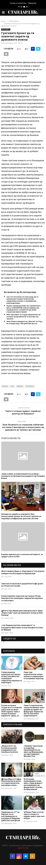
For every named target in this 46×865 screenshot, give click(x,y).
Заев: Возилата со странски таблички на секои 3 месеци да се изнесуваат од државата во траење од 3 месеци (23, 427)
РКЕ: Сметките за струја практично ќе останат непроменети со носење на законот (23, 317)
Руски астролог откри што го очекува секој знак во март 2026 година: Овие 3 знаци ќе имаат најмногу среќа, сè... (11, 710)
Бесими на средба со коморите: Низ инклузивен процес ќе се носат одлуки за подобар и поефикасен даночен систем (21, 516)
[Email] (25, 856)
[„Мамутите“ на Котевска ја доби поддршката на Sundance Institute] (11, 737)
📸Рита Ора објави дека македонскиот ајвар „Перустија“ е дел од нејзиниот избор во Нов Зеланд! (22, 612)
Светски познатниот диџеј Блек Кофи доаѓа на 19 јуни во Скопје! (22, 584)
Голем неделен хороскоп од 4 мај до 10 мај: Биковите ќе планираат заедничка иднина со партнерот (22, 598)
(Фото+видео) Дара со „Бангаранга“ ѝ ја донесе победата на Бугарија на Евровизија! (22, 572)
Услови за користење (18, 3)
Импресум (32, 3)
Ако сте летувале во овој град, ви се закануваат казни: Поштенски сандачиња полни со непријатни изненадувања (22, 300)
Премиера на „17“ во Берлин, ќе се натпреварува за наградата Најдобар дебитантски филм (10, 816)
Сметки (20, 386)
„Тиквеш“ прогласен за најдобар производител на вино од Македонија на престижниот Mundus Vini (33, 751)
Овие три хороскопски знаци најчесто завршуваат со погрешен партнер (34, 675)
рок (12, 386)
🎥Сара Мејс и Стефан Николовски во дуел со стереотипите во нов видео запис (11, 782)
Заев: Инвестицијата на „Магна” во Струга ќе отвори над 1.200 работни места (25, 322)
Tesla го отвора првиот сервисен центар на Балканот (23, 412)
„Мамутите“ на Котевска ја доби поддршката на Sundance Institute (9, 749)
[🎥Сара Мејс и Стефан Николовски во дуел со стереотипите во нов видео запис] (11, 770)
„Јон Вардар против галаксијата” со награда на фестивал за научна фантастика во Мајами (22, 627)
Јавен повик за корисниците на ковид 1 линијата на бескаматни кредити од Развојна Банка (23, 476)
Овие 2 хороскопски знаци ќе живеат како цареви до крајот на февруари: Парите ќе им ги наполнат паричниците (34, 710)
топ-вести (30, 386)
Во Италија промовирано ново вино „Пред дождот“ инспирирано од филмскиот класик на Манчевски (33, 784)
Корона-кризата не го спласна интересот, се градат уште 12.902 (22, 555)
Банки (5, 386)
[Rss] (32, 856)
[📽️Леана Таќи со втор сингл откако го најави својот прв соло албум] (34, 803)
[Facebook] (12, 856)
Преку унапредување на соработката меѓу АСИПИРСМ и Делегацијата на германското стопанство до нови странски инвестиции (23, 309)
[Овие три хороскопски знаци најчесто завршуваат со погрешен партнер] (34, 663)
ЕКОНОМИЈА (6, 29)
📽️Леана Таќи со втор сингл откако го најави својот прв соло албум (34, 815)
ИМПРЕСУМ (23, 848)
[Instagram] (19, 856)
